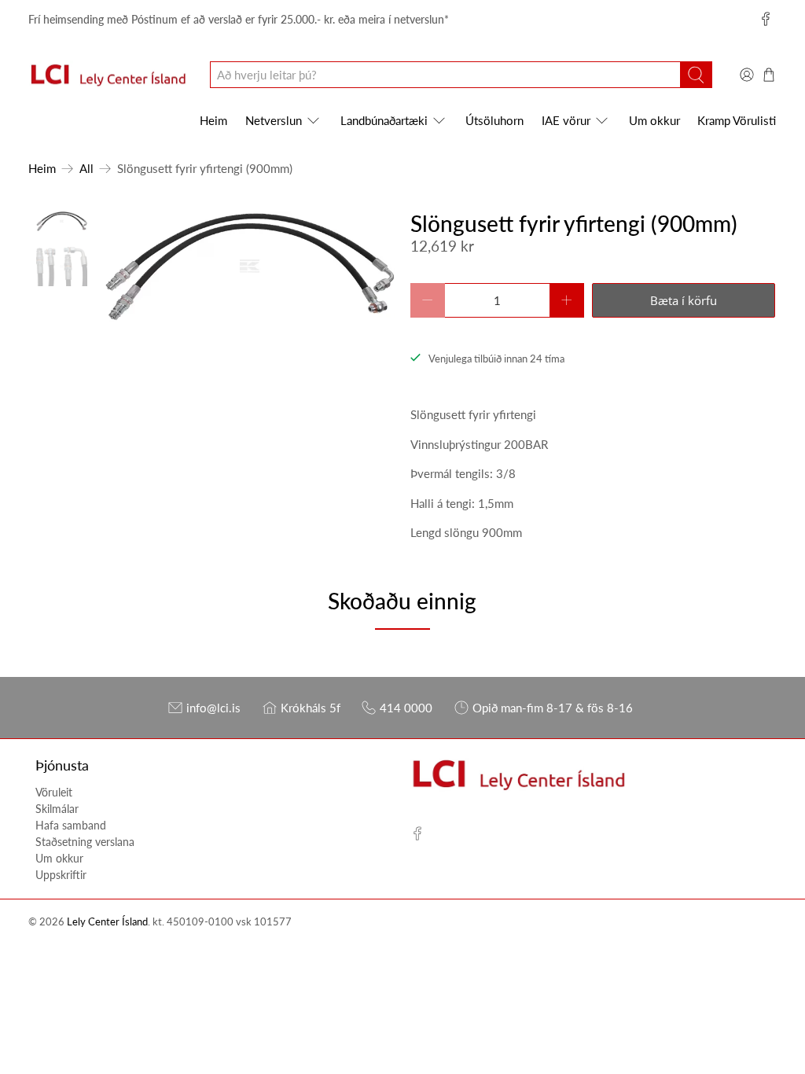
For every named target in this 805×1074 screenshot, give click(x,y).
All (86, 169)
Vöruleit (53, 792)
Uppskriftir (60, 874)
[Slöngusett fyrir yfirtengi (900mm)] (249, 266)
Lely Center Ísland (107, 922)
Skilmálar (57, 808)
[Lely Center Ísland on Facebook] (766, 19)
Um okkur (654, 120)
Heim (213, 120)
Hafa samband (70, 825)
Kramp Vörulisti (736, 120)
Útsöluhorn (494, 120)
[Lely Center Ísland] (107, 75)
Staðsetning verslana (84, 841)
